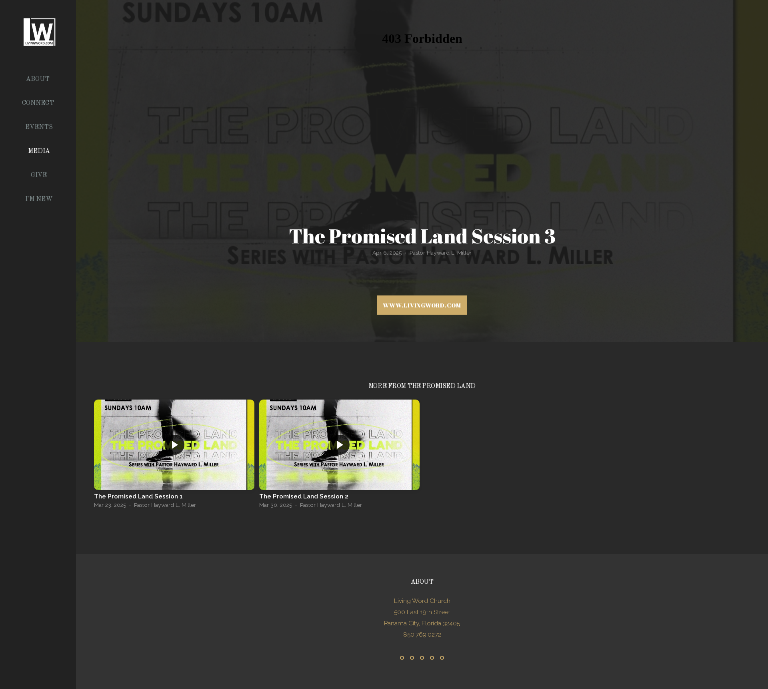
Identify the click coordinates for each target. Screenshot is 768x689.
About (38, 79)
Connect (39, 103)
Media (39, 151)
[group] (174, 456)
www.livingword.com (422, 305)
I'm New (39, 199)
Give (39, 175)
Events (39, 127)
